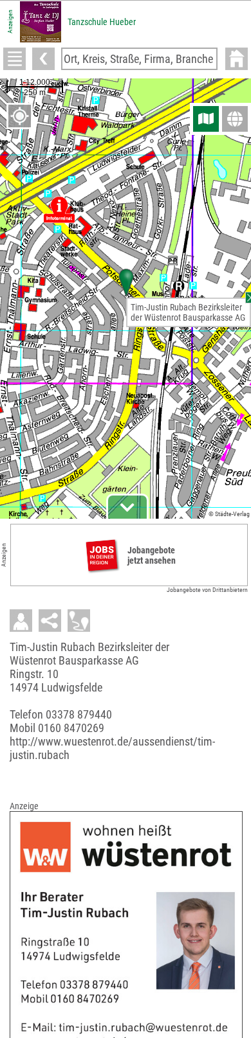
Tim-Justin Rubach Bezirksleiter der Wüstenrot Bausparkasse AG (188, 312)
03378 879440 (79, 714)
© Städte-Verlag (229, 513)
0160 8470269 (71, 728)
